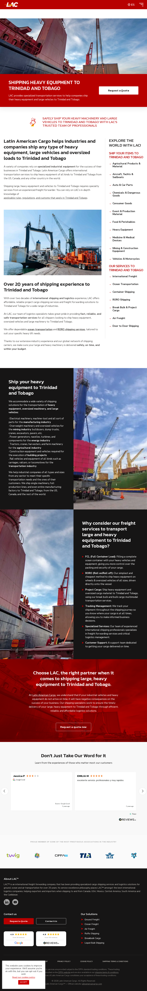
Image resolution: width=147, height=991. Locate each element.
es (133, 4)
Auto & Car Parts (123, 185)
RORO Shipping (121, 299)
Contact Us (51, 921)
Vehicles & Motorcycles (126, 259)
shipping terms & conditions (107, 972)
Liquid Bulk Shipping (94, 943)
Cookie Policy (86, 961)
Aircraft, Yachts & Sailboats (123, 176)
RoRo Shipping (92, 933)
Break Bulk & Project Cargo (125, 309)
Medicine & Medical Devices (124, 239)
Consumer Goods (122, 203)
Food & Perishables (124, 222)
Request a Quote (118, 90)
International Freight (125, 276)
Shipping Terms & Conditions (115, 961)
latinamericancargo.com (92, 984)
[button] (4, 791)
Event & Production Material (124, 213)
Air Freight (119, 318)
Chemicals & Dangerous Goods (126, 194)
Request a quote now (73, 727)
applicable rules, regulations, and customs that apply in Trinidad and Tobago (45, 198)
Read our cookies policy (23, 977)
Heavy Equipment (123, 229)
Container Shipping (124, 292)
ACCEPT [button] (23, 982)
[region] (73, 791)
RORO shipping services (71, 329)
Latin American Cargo (44, 695)
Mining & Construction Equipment (125, 250)
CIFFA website (64, 972)
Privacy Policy (63, 961)
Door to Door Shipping (126, 326)
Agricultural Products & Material (126, 165)
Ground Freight (92, 919)
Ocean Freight (92, 924)
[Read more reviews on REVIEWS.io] (127, 819)
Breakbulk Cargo (93, 938)
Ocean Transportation (125, 284)
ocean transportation (40, 329)
